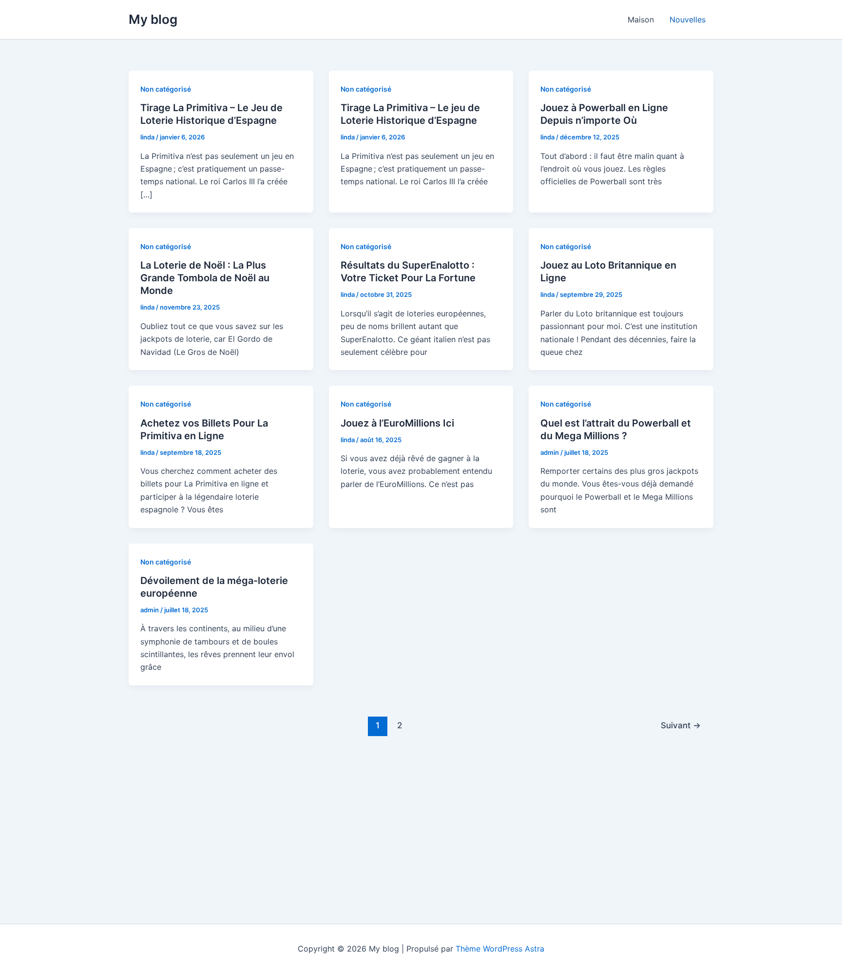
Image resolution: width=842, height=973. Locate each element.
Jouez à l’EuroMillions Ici (397, 423)
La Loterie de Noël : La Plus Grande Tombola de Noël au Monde (204, 277)
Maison (641, 19)
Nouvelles (688, 19)
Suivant (681, 725)
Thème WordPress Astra (500, 949)
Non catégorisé (165, 89)
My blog (153, 19)
